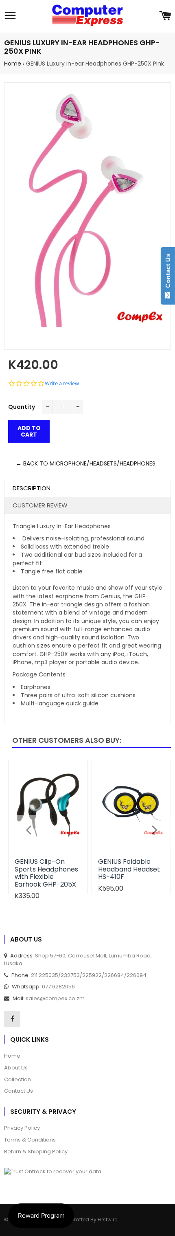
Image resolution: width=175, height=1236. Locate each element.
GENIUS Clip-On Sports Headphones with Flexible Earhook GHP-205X (46, 873)
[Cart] (165, 16)
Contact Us (167, 272)
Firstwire (107, 1219)
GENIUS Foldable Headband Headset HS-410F (129, 869)
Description (31, 488)
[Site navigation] (10, 16)
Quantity (21, 407)
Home (12, 63)
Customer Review (40, 505)
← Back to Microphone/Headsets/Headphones (85, 463)
